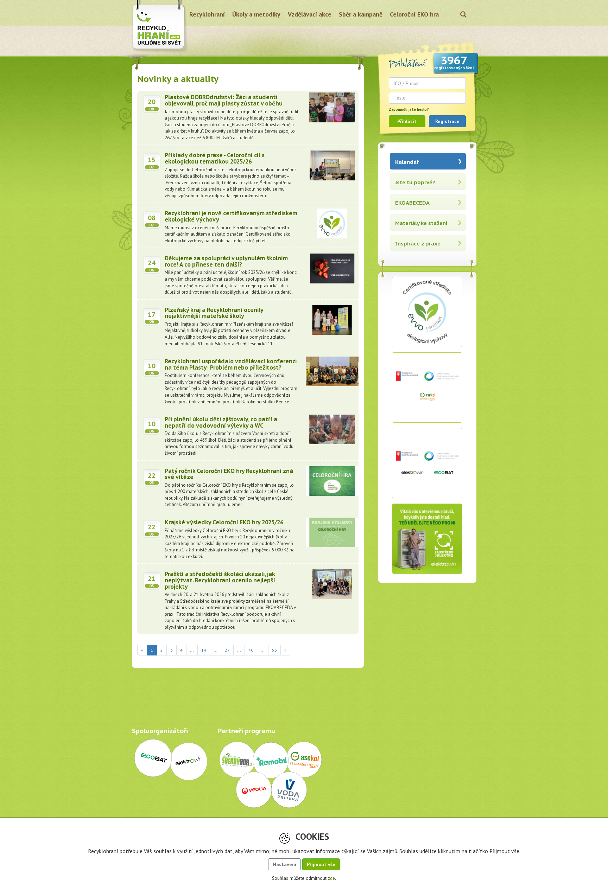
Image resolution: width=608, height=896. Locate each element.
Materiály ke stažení (421, 223)
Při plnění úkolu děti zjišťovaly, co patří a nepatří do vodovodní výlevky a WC (221, 422)
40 (250, 650)
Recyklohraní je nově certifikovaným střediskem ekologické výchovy (231, 216)
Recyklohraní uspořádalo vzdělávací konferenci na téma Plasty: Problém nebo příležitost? (231, 364)
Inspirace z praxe (418, 243)
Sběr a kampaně (360, 14)
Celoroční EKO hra (414, 14)
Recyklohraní (207, 14)
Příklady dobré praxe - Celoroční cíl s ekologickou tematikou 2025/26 (215, 158)
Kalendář (407, 162)
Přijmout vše (321, 864)
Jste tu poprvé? (415, 182)
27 (227, 650)
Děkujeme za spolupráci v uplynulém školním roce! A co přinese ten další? (226, 261)
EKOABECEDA (412, 202)
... (192, 650)
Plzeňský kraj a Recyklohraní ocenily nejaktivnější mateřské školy (214, 313)
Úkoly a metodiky (256, 14)
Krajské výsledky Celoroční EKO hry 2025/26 (224, 522)
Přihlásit (407, 121)
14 (203, 650)
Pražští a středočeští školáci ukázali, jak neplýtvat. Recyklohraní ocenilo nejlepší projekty (220, 580)
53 (274, 650)
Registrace (447, 121)
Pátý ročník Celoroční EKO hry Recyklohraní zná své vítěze (229, 474)
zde (331, 878)
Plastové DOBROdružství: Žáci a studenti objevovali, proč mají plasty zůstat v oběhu (224, 100)
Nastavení (284, 864)
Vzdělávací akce (309, 14)
